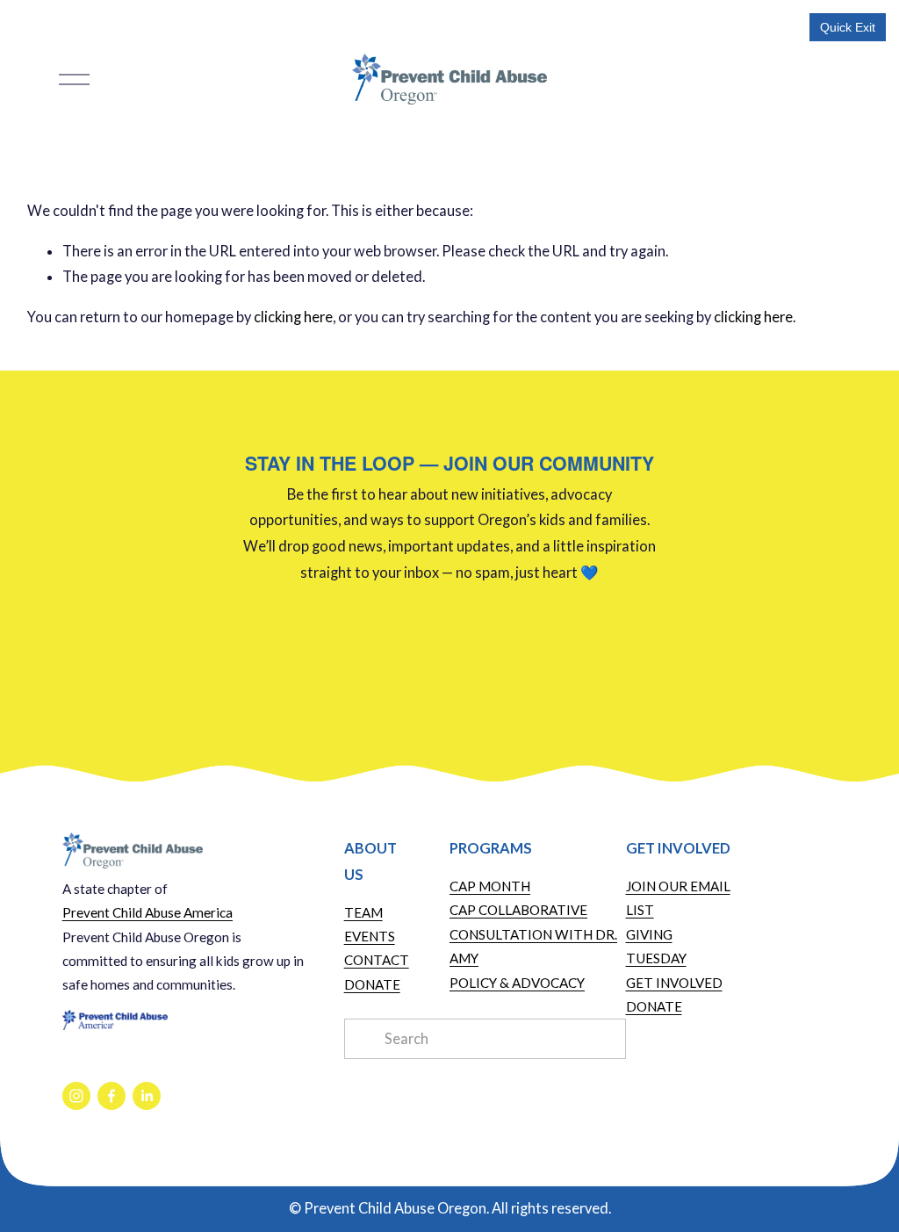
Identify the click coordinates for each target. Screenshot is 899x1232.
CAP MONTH (490, 886)
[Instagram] (76, 1096)
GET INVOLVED (674, 983)
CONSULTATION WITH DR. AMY (533, 946)
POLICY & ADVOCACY (517, 983)
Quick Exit (847, 27)
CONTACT (376, 960)
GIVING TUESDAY (656, 946)
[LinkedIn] (147, 1096)
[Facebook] (111, 1096)
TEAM (363, 912)
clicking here (293, 317)
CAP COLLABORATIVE (518, 910)
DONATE (372, 984)
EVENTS (369, 936)
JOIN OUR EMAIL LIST (678, 898)
